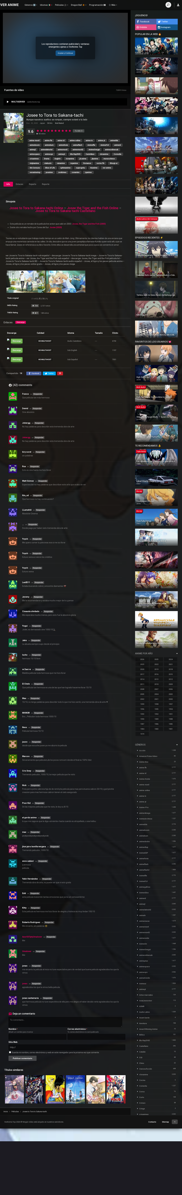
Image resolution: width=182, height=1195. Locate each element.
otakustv (47, 163)
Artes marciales (146, 995)
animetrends (144, 978)
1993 (142, 714)
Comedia (117, 154)
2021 (171, 664)
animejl (33, 150)
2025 (156, 659)
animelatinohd (46, 150)
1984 (142, 729)
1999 (142, 704)
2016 (156, 674)
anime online (75, 141)
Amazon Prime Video (148, 756)
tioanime (93, 168)
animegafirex (144, 887)
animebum (49, 145)
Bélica (141, 1035)
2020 (142, 669)
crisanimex (34, 159)
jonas (24, 983)
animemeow (144, 921)
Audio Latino (144, 1012)
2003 (171, 694)
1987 (142, 724)
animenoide (144, 938)
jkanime (95, 159)
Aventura (143, 1023)
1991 (171, 714)
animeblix (114, 141)
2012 (171, 679)
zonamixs (75, 172)
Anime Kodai (144, 779)
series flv (100, 163)
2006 (171, 689)
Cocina (142, 1080)
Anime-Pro (143, 807)
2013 (156, 679)
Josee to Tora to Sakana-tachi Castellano (65, 211)
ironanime (70, 159)
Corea (141, 1092)
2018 (171, 669)
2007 (156, 689)
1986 (156, 724)
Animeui (142, 984)
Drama (46, 159)
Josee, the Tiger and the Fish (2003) (89, 224)
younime (49, 172)
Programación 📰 (97, 5)
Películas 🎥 (61, 5)
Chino (141, 1063)
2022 (156, 664)
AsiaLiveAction (145, 1001)
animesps (49, 154)
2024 (171, 659)
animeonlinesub (111, 150)
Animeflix (91, 145)
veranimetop (35, 172)
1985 (171, 724)
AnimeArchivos (145, 819)
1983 (156, 729)
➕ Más (112, 5)
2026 (142, 659)
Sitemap (165, 1122)
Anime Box (143, 762)
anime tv (89, 141)
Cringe (142, 1109)
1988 (171, 719)
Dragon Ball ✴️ (78, 5)
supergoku (80, 168)
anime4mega (144, 813)
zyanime (88, 172)
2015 (171, 674)
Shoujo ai (113, 163)
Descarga (20, 322)
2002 (142, 699)
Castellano (90, 154)
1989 (156, 719)
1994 (171, 709)
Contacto (152, 1122)
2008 (142, 689)
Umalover (26, 951)
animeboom (35, 145)
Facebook (144, 21)
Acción (142, 750)
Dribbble (143, 27)
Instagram (165, 27)
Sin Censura (35, 168)
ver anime (107, 168)
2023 (142, 664)
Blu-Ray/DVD (75, 154)
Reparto (32, 184)
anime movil (34, 141)
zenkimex (62, 172)
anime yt (101, 141)
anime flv (48, 141)
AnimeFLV (105, 145)
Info (8, 184)
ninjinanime (34, 163)
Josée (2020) (56, 227)
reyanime (74, 163)
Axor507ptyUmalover (32, 937)
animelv (142, 915)
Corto (141, 1097)
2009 (171, 684)
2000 (171, 699)
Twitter (164, 21)
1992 (156, 714)
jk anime (82, 159)
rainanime (61, 163)
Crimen (142, 1103)
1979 (142, 734)
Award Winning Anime (148, 1029)
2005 (142, 694)
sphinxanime (65, 168)
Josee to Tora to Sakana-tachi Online (36, 208)
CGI (140, 1057)
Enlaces (19, 184)
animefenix (63, 145)
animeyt (61, 154)
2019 (156, 669)
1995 (156, 709)
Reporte (45, 184)
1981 (171, 729)
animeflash (77, 145)
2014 (142, 679)
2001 (156, 699)
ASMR (141, 1006)
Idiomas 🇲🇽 (45, 5)
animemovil (62, 150)
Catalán (142, 1052)
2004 (156, 694)
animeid (117, 145)
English (57, 159)
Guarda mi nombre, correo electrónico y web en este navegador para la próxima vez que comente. (55, 1052)
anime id (61, 141)
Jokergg (26, 437)
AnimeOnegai (94, 150)
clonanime (104, 154)
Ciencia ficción (145, 1069)
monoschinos (109, 159)
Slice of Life (50, 168)
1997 (171, 704)
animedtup (143, 847)
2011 (142, 684)
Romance (87, 163)
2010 (156, 684)
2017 (142, 674)
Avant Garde (144, 1018)
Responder (38, 394)
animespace (35, 154)
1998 (156, 704)
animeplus (143, 961)
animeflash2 (144, 870)
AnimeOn (143, 944)
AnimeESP (143, 853)
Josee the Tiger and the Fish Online (92, 208)
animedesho (144, 841)
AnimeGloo (144, 893)
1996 (142, 709)
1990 (142, 719)
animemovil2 (78, 150)
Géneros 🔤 (30, 5)
